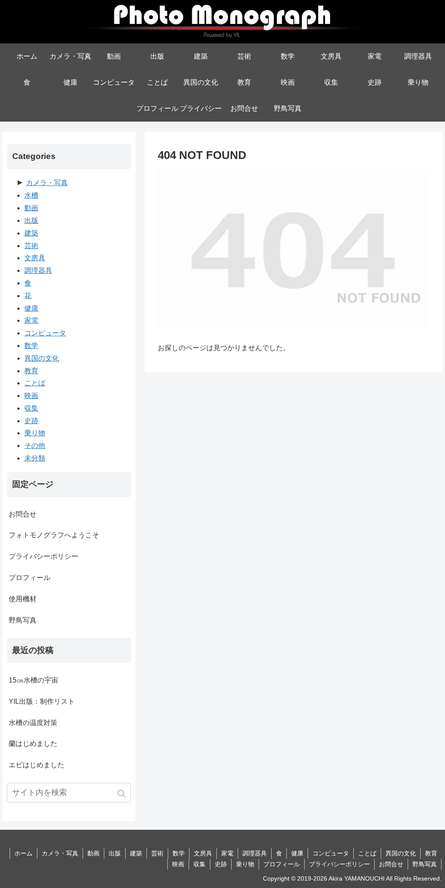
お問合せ (23, 514)
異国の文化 (41, 358)
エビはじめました (36, 765)
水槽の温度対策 (33, 722)
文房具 (34, 258)
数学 (31, 345)
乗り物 (34, 433)
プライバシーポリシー (43, 556)
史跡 (31, 420)
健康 (31, 308)
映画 (31, 395)
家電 (31, 320)
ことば (34, 383)
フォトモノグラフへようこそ (54, 535)
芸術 (31, 245)
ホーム (23, 853)
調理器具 (38, 270)
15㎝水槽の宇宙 (33, 680)
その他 (34, 445)
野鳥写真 (23, 620)
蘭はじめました (33, 743)
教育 (31, 370)
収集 (31, 408)
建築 (31, 233)
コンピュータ (45, 333)
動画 (31, 208)
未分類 (34, 458)
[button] (122, 793)
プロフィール (29, 577)
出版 (31, 220)
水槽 (31, 195)
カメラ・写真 (47, 182)
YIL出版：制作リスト (42, 701)
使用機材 (23, 599)
